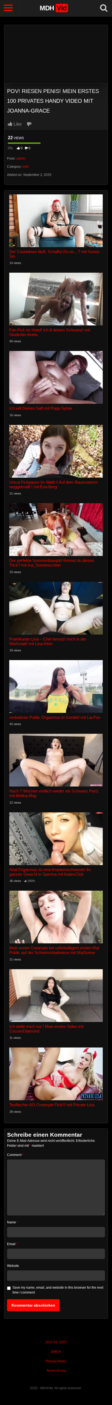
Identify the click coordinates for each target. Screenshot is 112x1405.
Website (13, 1266)
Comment (15, 1155)
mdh (25, 167)
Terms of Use (56, 1371)
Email (12, 1244)
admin (21, 158)
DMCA (56, 1352)
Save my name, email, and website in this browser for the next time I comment (58, 1290)
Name (12, 1222)
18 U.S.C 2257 (56, 1342)
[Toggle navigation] (8, 8)
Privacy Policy (56, 1361)
